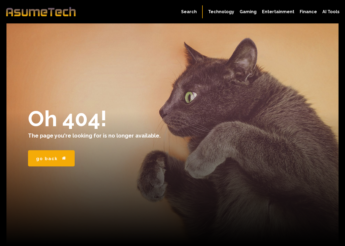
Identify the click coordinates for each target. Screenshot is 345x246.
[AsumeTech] (41, 11)
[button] (189, 12)
